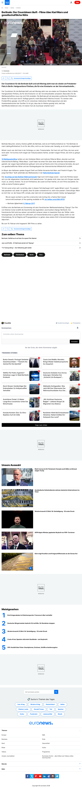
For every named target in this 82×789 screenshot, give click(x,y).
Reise (3, 747)
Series (12, 7)
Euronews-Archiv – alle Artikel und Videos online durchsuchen (57, 756)
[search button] (56, 692)
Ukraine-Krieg (35, 704)
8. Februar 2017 (29, 203)
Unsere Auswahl (11, 465)
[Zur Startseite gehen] (7, 2)
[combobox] (41, 692)
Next (3, 743)
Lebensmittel (47, 714)
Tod (51, 709)
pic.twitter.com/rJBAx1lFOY (55, 199)
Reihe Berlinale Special (51, 173)
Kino (41, 255)
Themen (4, 730)
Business (4, 739)
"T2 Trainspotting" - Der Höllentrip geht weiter (17, 248)
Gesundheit (46, 743)
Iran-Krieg (21, 704)
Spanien (61, 709)
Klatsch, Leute (23, 709)
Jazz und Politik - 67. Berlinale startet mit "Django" (18, 243)
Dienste (4, 764)
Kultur (6, 7)
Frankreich (33, 714)
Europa (4, 735)
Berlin (32, 255)
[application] (41, 42)
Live (77, 2)
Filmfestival (20, 255)
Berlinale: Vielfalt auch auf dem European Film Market (19, 238)
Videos (4, 752)
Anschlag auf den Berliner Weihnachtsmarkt (21, 177)
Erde (43, 739)
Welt (43, 735)
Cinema (18, 7)
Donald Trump (39, 709)
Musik (60, 714)
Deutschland (50, 704)
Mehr (3, 769)
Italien (62, 704)
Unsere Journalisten (8, 756)
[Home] (2, 7)
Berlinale (7, 255)
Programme (46, 752)
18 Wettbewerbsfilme (9, 159)
